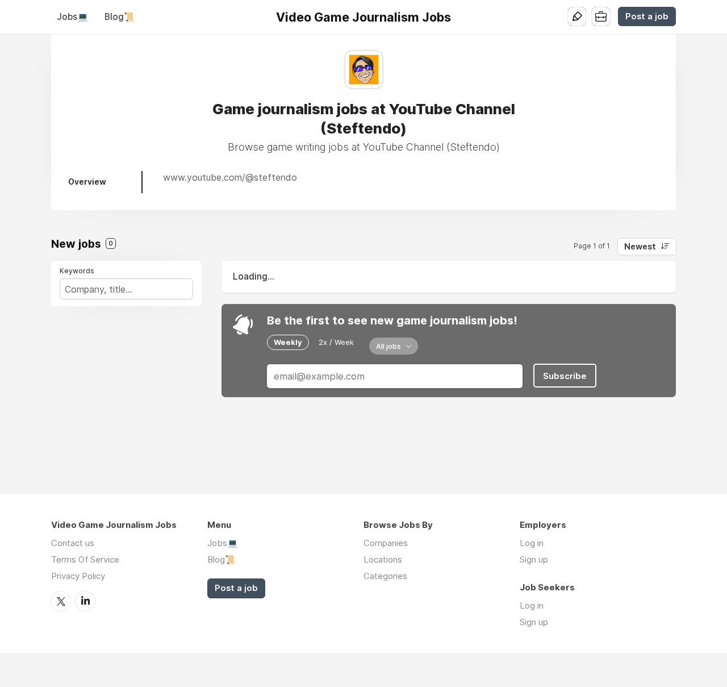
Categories (385, 576)
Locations (383, 559)
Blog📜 (120, 16)
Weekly (288, 342)
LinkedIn (85, 601)
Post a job (646, 16)
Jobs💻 (72, 16)
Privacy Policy (78, 576)
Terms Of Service (85, 559)
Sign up (534, 559)
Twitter (60, 601)
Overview (87, 181)
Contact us (72, 543)
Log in (532, 543)
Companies (386, 543)
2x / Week (336, 342)
